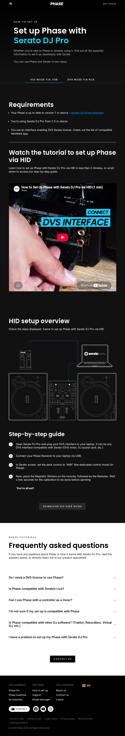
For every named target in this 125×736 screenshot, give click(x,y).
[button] (11, 4)
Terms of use (34, 718)
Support (36, 695)
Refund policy (85, 718)
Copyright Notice (18, 722)
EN (88, 685)
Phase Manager (41, 699)
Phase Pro (14, 690)
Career (60, 699)
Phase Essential (17, 695)
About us (61, 690)
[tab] (44, 79)
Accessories (15, 699)
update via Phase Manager (87, 112)
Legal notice (50, 718)
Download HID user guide (62, 506)
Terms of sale (17, 718)
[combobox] (86, 685)
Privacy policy (68, 718)
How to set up (40, 690)
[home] (56, 3)
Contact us (62, 659)
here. (25, 133)
